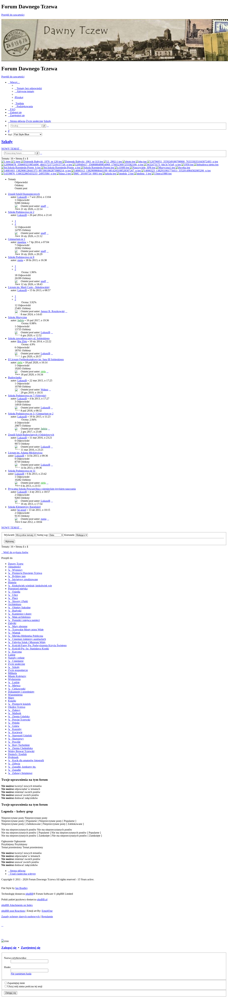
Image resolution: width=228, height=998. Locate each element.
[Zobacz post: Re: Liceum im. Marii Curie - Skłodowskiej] (64, 173)
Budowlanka (15, 377)
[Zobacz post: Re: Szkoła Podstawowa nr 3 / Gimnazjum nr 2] (122, 167)
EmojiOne (47, 910)
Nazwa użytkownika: (15, 958)
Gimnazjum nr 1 (16, 239)
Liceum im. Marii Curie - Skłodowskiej (28, 287)
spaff (43, 206)
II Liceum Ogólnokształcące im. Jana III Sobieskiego (36, 359)
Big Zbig (22, 341)
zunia (20, 260)
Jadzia (20, 320)
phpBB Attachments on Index (17, 905)
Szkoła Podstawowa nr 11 (21, 470)
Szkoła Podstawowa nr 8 (21, 257)
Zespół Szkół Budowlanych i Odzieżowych (31, 434)
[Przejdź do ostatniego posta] (48, 206)
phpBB (29, 893)
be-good (21, 509)
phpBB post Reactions (13, 910)
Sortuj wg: (43, 535)
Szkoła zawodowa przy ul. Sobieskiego (29, 338)
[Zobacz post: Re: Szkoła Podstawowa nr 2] (41, 161)
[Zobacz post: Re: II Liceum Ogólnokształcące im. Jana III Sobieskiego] (37, 164)
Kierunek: (69, 535)
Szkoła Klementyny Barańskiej (24, 506)
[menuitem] (28, 88)
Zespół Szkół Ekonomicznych (24, 194)
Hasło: (7, 967)
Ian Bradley (21, 888)
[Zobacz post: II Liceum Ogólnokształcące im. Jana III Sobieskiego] (108, 164)
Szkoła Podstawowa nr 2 (21, 212)
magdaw (21, 242)
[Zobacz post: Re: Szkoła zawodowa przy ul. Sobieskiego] (141, 161)
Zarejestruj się (30, 947)
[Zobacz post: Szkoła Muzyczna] (166, 167)
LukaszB (22, 197)
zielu (19, 362)
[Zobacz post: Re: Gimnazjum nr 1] (83, 161)
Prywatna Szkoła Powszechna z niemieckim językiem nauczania (42, 488)
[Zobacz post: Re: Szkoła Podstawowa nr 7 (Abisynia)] (176, 170)
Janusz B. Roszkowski (53, 311)
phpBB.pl (42, 899)
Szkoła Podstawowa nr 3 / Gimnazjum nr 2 (30, 413)
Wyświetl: (9, 535)
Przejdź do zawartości (12, 14)
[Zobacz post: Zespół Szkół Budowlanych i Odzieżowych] (162, 173)
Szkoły (7, 141)
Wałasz (44, 389)
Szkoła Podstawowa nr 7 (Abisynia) (27, 395)
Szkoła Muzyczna (17, 317)
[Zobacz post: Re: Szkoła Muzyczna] (129, 161)
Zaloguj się (8, 947)
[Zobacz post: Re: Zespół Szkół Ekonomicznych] (6, 161)
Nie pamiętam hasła (21, 973)
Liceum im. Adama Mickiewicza (25, 452)
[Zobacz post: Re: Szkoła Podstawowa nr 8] (113, 161)
